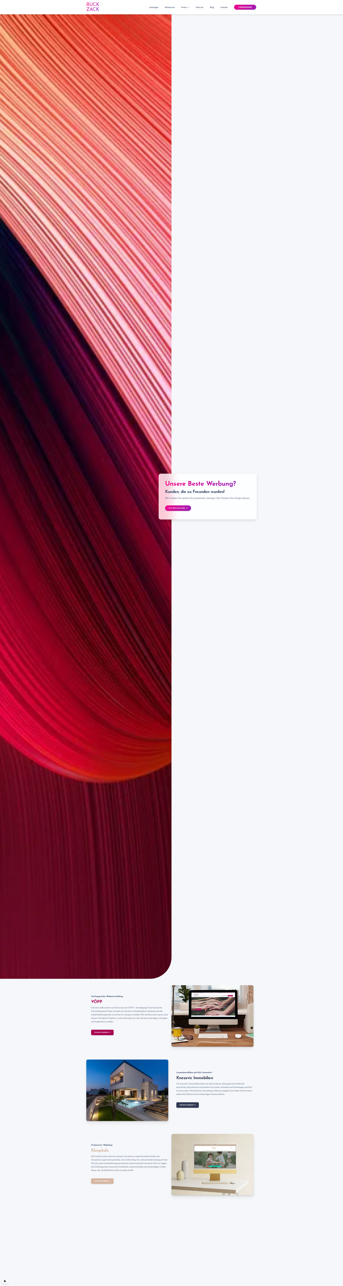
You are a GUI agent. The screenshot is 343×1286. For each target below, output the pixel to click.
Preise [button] (184, 7)
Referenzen (170, 7)
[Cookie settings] (5, 1281)
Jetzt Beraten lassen (176, 508)
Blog (212, 7)
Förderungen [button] (245, 7)
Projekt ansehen (101, 1032)
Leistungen (153, 7)
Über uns (199, 7)
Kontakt (224, 7)
